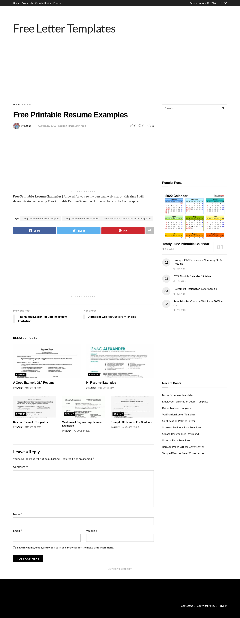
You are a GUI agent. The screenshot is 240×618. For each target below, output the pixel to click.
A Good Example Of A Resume (34, 382)
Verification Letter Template (179, 414)
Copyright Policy (43, 3)
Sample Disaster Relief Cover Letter (183, 453)
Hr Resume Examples (101, 382)
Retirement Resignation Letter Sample (195, 288)
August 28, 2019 (47, 125)
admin (27, 125)
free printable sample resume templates (127, 218)
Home (16, 3)
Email (17, 531)
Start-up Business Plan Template (181, 427)
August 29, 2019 (106, 388)
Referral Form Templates (176, 440)
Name (18, 514)
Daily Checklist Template (176, 408)
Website (91, 530)
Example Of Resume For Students (131, 422)
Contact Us (27, 3)
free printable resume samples (82, 218)
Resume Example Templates (30, 422)
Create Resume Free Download (180, 433)
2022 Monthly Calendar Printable (192, 276)
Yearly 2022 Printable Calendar (185, 244)
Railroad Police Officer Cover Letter (183, 446)
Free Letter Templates (64, 28)
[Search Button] (223, 108)
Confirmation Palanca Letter (178, 420)
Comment (20, 466)
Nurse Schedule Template (177, 395)
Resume (26, 104)
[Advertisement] (120, 72)
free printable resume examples (40, 218)
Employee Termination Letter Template (185, 401)
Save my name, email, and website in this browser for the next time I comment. (65, 547)
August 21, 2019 (33, 388)
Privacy (57, 3)
